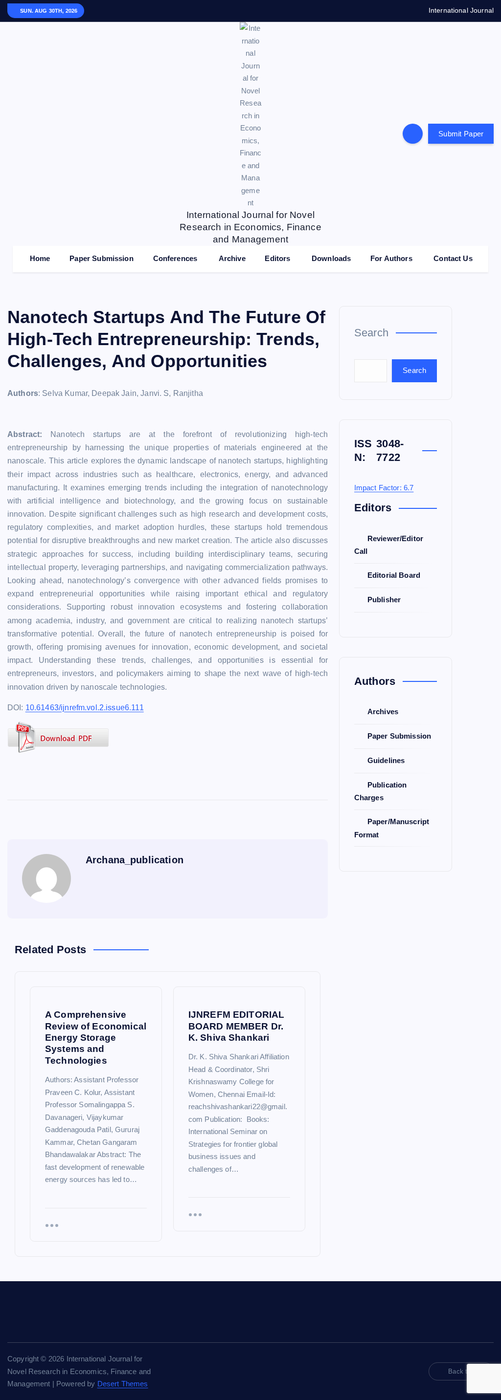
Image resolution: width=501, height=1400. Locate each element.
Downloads (331, 258)
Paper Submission (101, 258)
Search (371, 333)
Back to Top (465, 1371)
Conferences (175, 258)
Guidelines (386, 760)
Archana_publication (134, 859)
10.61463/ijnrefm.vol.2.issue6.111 (84, 707)
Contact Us (453, 258)
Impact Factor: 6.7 (384, 487)
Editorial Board (393, 575)
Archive (232, 258)
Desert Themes (122, 1383)
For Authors (391, 258)
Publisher (384, 599)
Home (40, 258)
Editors (277, 258)
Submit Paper (460, 134)
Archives (382, 711)
